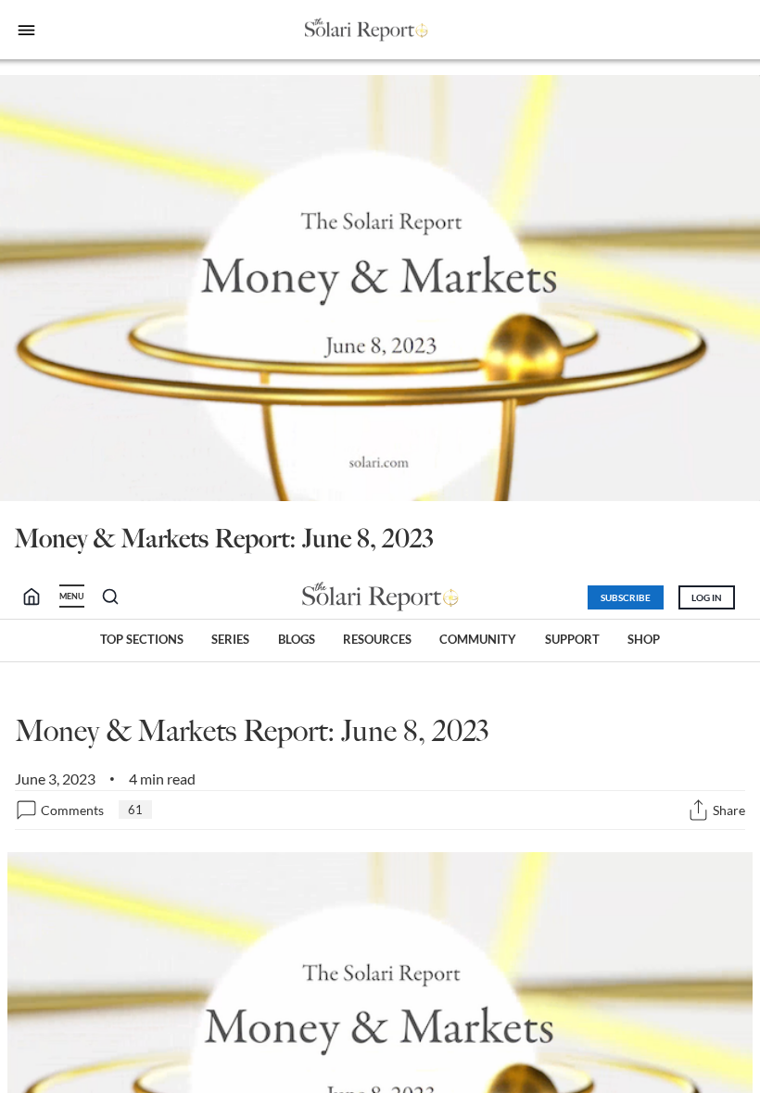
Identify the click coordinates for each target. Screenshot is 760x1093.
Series (230, 639)
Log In (706, 597)
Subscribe (626, 597)
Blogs (296, 639)
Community (477, 639)
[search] (39, 596)
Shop (643, 639)
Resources (377, 639)
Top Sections (142, 639)
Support (572, 639)
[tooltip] (698, 810)
